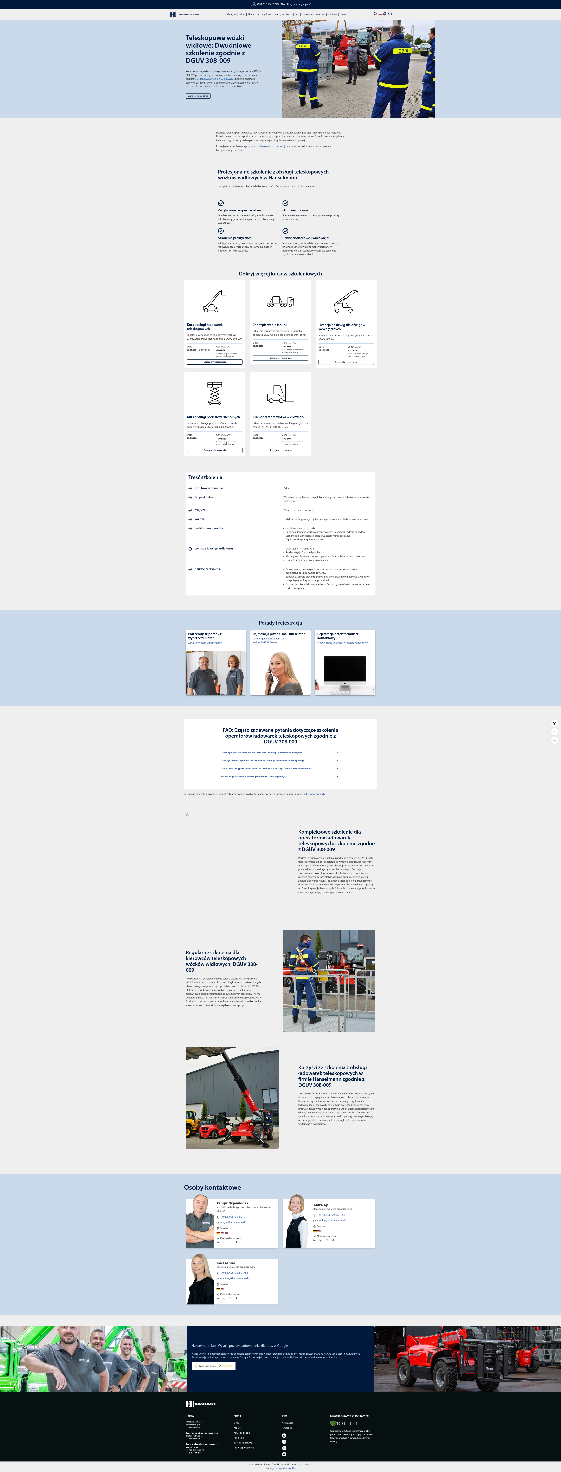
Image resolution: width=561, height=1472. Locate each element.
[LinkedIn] (219, 1243)
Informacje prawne (243, 1443)
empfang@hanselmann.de (331, 1220)
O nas (343, 14)
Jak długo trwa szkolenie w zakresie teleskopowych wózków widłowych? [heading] (261, 752)
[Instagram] (225, 1243)
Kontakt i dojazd (242, 1433)
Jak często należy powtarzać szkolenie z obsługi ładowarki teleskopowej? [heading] (262, 761)
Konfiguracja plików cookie (280, 1468)
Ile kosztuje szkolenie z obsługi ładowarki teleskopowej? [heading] (253, 777)
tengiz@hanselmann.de (233, 1222)
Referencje (287, 1428)
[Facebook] (237, 1243)
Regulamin (239, 1438)
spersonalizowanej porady (310, 794)
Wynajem (231, 14)
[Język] (380, 14)
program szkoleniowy (257, 146)
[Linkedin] (284, 1435)
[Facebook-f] (284, 1442)
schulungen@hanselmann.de (268, 639)
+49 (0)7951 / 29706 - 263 (331, 1215)
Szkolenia (332, 14)
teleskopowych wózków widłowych (213, 79)
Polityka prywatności (244, 1448)
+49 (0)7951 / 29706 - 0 (232, 1217)
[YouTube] (231, 1243)
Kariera (237, 1428)
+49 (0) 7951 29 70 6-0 (265, 642)
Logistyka (279, 14)
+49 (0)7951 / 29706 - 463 (234, 1273)
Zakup (242, 14)
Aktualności (288, 1423)
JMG (297, 14)
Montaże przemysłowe (259, 14)
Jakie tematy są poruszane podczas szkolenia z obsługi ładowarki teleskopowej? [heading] (266, 769)
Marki (289, 14)
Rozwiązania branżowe (313, 14)
